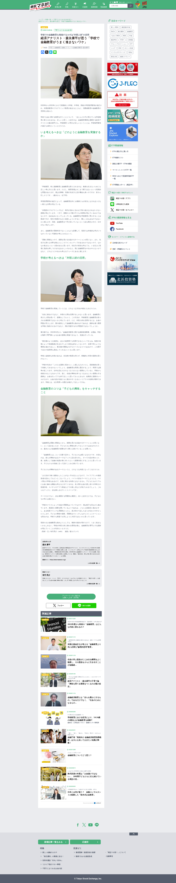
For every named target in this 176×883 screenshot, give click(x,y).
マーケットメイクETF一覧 (122, 170)
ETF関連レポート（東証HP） (123, 185)
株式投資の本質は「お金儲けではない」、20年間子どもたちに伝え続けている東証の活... (84, 776)
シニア (113, 48)
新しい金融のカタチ (49, 852)
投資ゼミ (75, 7)
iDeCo (113, 31)
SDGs (130, 52)
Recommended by (88, 803)
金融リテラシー (67, 47)
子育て (51, 47)
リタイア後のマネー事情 (51, 864)
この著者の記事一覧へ (92, 583)
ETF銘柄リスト (118, 158)
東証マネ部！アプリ (123, 198)
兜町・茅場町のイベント (121, 249)
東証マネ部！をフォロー (125, 210)
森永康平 (86, 47)
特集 (66, 7)
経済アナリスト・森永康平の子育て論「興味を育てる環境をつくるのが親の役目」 (84, 684)
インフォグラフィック (118, 52)
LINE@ (97, 825)
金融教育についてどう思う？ (80, 755)
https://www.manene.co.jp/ (58, 559)
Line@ (117, 2)
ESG (120, 48)
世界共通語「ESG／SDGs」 (52, 860)
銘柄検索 (94, 7)
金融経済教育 (77, 47)
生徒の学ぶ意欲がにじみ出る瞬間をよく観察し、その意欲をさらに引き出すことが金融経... (84, 662)
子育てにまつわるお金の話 (52, 868)
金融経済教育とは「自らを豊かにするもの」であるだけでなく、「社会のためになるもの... (84, 700)
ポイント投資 (128, 48)
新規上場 (114, 56)
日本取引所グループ (119, 243)
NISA (124, 35)
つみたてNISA (115, 35)
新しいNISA (114, 27)
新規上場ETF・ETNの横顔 (122, 164)
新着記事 (58, 7)
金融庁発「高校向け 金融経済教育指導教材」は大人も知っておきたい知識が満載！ (84, 740)
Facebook (110, 2)
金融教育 (57, 47)
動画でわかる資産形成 (84, 856)
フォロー (60, 605)
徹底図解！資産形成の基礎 (85, 852)
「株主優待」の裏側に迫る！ (53, 856)
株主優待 (121, 31)
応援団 (84, 7)
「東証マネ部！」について (124, 2)
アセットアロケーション (119, 44)
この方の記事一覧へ (93, 563)
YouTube (115, 2)
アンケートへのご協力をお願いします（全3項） (71, 597)
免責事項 (109, 856)
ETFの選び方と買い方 (120, 151)
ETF (131, 44)
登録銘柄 (103, 7)
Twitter (112, 2)
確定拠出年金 (126, 27)
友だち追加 (86, 605)
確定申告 (114, 40)
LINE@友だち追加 (122, 204)
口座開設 (130, 40)
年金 (130, 35)
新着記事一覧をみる (53, 842)
